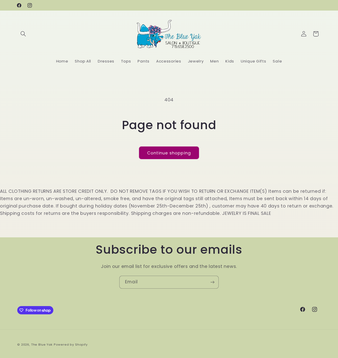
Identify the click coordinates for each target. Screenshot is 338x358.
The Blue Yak (42, 344)
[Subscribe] (212, 282)
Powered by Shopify (71, 344)
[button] (23, 34)
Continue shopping (169, 153)
